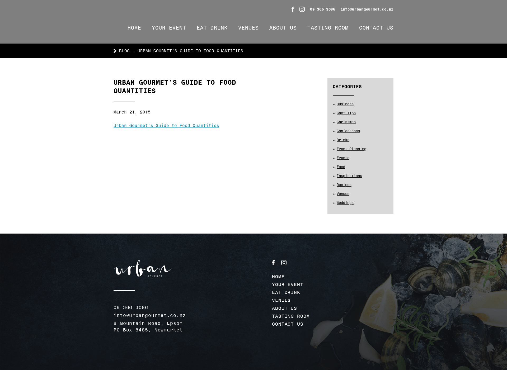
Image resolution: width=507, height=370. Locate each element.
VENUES (248, 27)
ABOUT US (283, 27)
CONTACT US (376, 27)
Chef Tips (346, 113)
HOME (134, 27)
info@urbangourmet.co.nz (367, 9)
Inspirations (349, 176)
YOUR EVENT (169, 27)
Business (345, 104)
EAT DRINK (212, 27)
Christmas (346, 122)
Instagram (302, 9)
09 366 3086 (322, 9)
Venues (343, 194)
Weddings (345, 203)
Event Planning (351, 149)
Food (341, 167)
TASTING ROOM (328, 27)
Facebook (293, 9)
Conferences (348, 131)
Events (343, 158)
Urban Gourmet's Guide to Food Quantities (166, 125)
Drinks (343, 140)
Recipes (344, 185)
